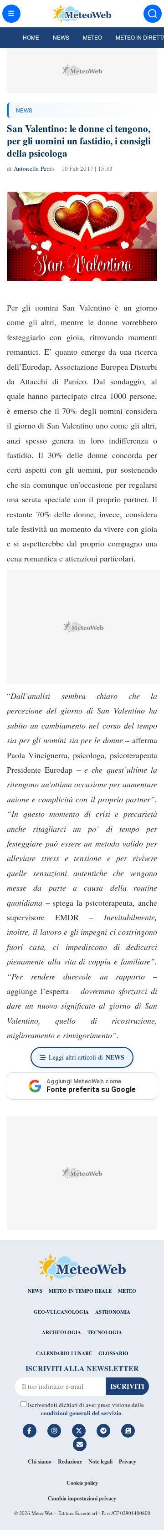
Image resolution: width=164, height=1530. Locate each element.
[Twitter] (79, 1431)
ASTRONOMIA (112, 1312)
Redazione (70, 1461)
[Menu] (11, 14)
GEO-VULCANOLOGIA (61, 1312)
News (61, 37)
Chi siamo (39, 1461)
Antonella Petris (34, 168)
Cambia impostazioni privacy (82, 1498)
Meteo (92, 37)
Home (31, 37)
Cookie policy (82, 1483)
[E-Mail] (80, 1444)
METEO (127, 1291)
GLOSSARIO (113, 1353)
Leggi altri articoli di (86, 1057)
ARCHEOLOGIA (61, 1332)
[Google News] (128, 1431)
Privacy (127, 1461)
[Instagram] (54, 1431)
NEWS (24, 110)
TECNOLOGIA (104, 1332)
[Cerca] (153, 14)
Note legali (100, 1461)
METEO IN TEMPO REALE (80, 1291)
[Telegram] (103, 1431)
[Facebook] (29, 1431)
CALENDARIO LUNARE (64, 1353)
